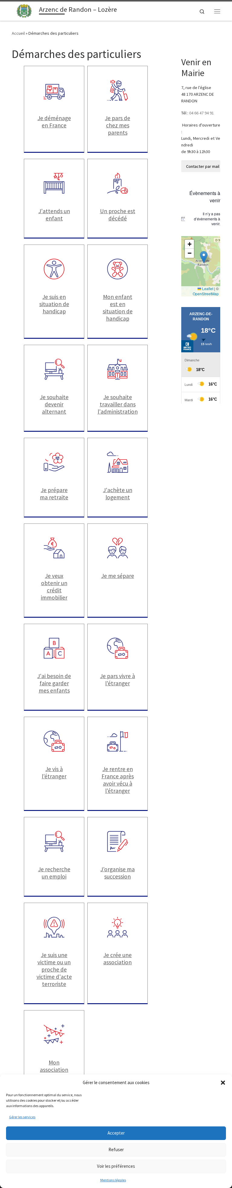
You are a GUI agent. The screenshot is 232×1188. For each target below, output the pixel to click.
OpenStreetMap (206, 293)
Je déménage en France (54, 121)
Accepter (116, 1133)
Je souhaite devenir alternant (54, 404)
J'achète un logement (117, 493)
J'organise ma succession (117, 873)
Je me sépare (117, 575)
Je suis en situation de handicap (54, 304)
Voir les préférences (116, 1166)
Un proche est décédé (117, 214)
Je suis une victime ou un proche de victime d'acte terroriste (54, 969)
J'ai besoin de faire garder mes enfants (54, 683)
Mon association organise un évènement (54, 1073)
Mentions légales (113, 1180)
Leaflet (207, 288)
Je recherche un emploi (54, 873)
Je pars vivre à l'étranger (117, 679)
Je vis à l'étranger (54, 772)
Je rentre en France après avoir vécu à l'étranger (118, 779)
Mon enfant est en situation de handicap (118, 307)
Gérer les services (22, 1117)
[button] (223, 1083)
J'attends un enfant (54, 214)
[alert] (200, 218)
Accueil (18, 33)
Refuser (116, 1149)
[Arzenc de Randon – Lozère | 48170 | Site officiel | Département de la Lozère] (24, 10)
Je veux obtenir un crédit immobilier (54, 586)
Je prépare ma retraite (54, 493)
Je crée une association (117, 958)
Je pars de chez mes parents (117, 125)
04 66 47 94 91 (201, 113)
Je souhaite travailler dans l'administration (118, 404)
